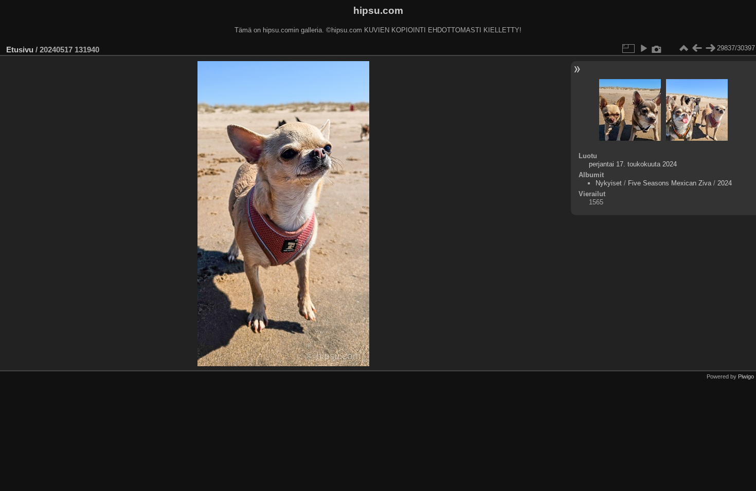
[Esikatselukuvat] (683, 48)
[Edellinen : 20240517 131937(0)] (697, 48)
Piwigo (746, 376)
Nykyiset (609, 183)
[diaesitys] (643, 48)
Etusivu (19, 49)
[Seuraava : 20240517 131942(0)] (710, 48)
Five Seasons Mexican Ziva (669, 183)
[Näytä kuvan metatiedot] (656, 48)
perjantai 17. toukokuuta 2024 (633, 164)
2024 (724, 183)
